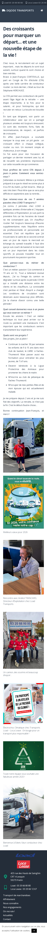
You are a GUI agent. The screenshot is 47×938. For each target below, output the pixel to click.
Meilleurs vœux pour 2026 (15, 532)
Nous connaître (10, 903)
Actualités (8, 915)
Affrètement (9, 899)
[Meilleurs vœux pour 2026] (23, 502)
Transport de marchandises (16, 895)
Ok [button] (34, 930)
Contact (7, 919)
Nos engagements (12, 907)
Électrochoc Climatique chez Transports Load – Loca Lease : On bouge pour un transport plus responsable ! (21, 730)
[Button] (42, 11)
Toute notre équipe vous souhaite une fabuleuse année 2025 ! (21, 775)
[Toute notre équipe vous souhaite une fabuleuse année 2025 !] (23, 755)
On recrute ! (9, 911)
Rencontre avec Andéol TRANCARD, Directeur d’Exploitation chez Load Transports (20, 601)
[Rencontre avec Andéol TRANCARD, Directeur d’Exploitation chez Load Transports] (23, 567)
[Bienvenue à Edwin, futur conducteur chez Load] (23, 811)
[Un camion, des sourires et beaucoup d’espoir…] (23, 640)
